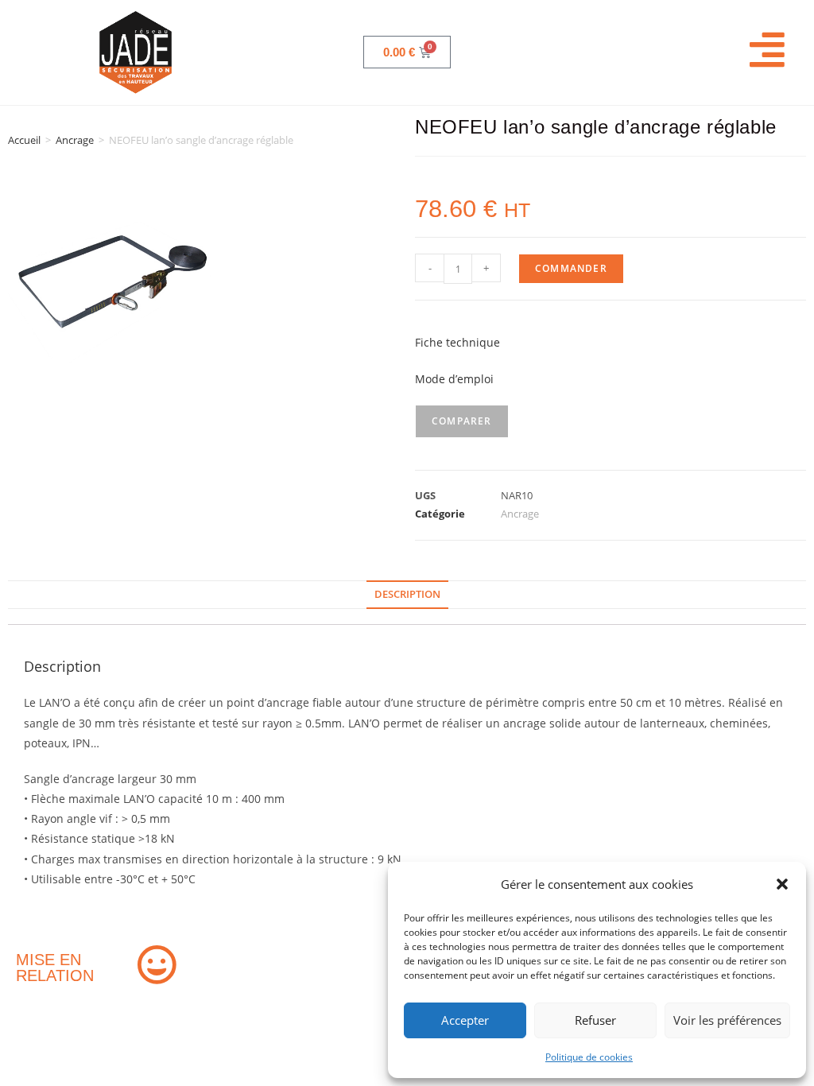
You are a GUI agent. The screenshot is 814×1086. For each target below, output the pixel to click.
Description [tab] (407, 594)
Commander (571, 268)
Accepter (465, 1020)
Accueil (24, 140)
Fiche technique (457, 342)
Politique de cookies (589, 1057)
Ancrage (75, 140)
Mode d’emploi (454, 378)
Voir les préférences (727, 1020)
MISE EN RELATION (55, 967)
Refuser (595, 1020)
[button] (782, 884)
